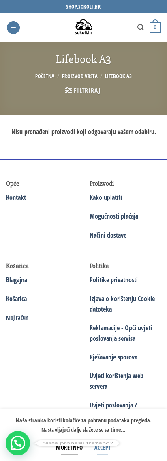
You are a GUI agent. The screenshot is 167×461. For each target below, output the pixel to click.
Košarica (16, 298)
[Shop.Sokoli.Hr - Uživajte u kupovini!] (83, 27)
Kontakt (16, 197)
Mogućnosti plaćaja (114, 216)
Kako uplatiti (106, 197)
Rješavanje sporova (113, 357)
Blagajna (16, 279)
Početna (44, 76)
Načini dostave (108, 235)
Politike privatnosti (114, 279)
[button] (13, 28)
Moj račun (17, 317)
